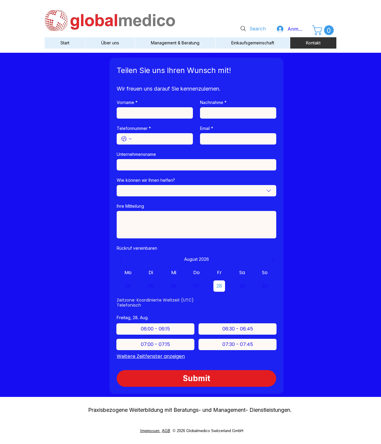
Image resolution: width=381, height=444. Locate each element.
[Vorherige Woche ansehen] (120, 260)
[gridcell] (128, 286)
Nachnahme (213, 102)
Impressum (150, 431)
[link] (324, 30)
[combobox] (196, 190)
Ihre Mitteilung (130, 206)
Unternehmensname (136, 154)
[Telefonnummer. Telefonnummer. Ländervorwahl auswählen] (126, 138)
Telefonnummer (134, 128)
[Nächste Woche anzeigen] (272, 260)
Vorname (127, 102)
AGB (166, 431)
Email (206, 128)
